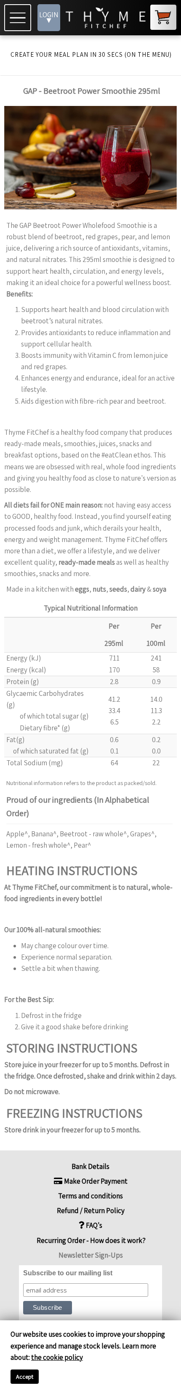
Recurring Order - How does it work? (90, 1240)
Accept (24, 1376)
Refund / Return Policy (91, 1210)
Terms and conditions (90, 1195)
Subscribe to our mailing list (67, 1273)
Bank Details (90, 1166)
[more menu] (18, 17)
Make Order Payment (95, 1181)
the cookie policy (57, 1357)
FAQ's (93, 1225)
